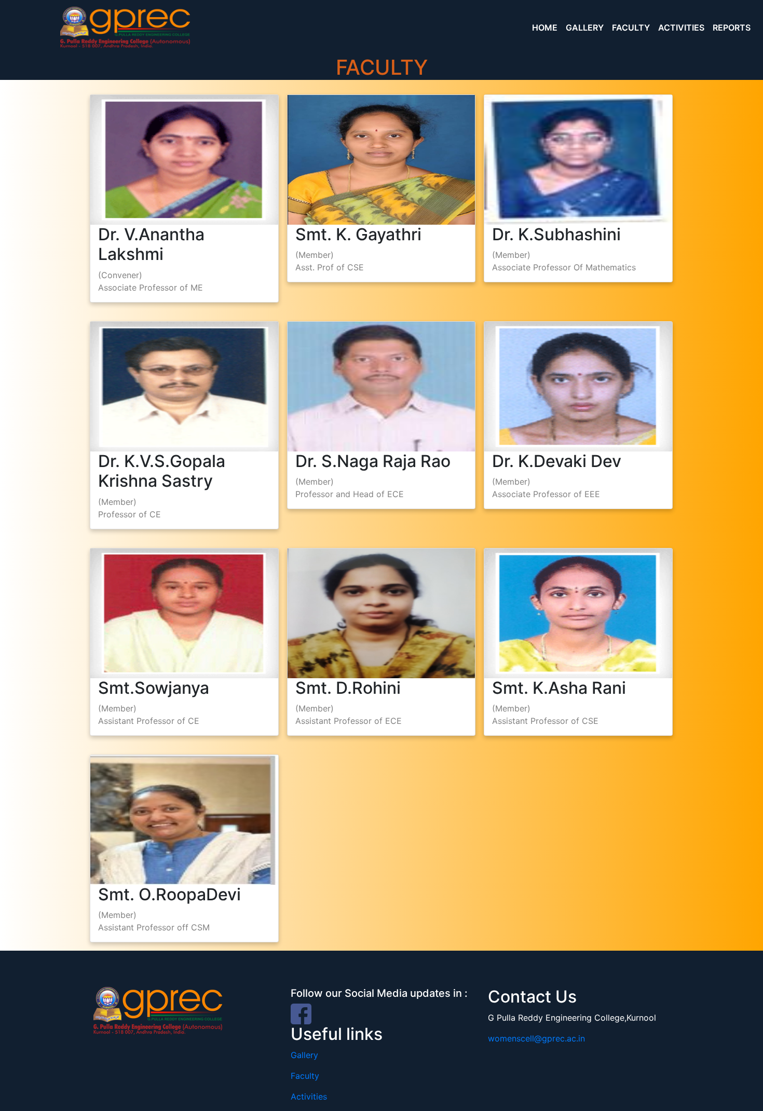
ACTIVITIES (681, 27)
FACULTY (631, 27)
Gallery (304, 1055)
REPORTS (732, 27)
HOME (544, 27)
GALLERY (585, 27)
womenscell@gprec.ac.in (536, 1038)
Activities (309, 1096)
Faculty (305, 1076)
